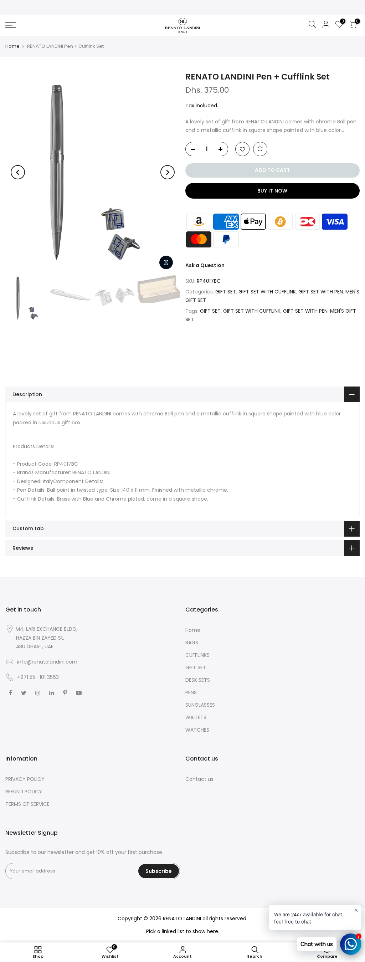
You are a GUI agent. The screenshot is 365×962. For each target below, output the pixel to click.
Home (12, 46)
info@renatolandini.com (47, 661)
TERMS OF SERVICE (27, 804)
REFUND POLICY (23, 791)
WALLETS (195, 717)
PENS (191, 692)
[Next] (167, 172)
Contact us (199, 779)
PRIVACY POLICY (25, 779)
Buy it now (272, 190)
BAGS (191, 642)
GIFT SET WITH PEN (320, 291)
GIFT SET (225, 291)
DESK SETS (197, 680)
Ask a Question (205, 265)
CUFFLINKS (197, 655)
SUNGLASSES (200, 704)
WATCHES (197, 729)
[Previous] (18, 172)
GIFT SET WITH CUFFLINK (267, 291)
